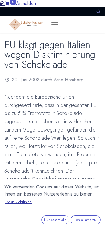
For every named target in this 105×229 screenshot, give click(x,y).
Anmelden (26, 3)
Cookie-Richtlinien (18, 202)
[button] (98, 11)
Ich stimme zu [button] (85, 220)
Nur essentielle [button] (55, 220)
